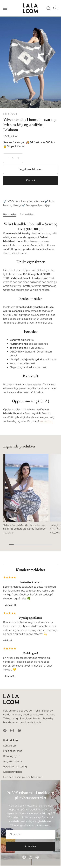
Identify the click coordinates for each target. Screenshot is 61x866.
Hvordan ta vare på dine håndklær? (23, 777)
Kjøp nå (30, 180)
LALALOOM (10, 114)
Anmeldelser (27, 214)
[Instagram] (30, 856)
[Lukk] (56, 784)
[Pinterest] (37, 856)
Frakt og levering (12, 750)
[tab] (11, 214)
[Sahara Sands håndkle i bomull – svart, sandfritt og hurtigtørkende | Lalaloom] (25, 488)
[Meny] (5, 8)
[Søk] (48, 8)
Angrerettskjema (12, 761)
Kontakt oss (9, 745)
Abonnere (30, 846)
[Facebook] (24, 856)
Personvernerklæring (15, 766)
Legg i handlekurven (30, 169)
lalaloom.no (46, 421)
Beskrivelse (9, 214)
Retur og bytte (11, 756)
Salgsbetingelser (12, 771)
